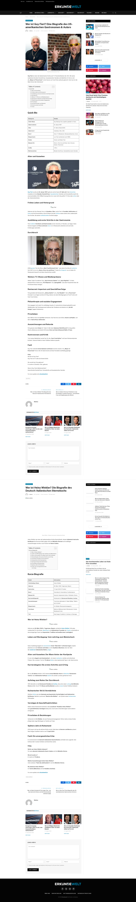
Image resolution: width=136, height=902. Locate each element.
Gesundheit (70, 12)
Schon (29, 213)
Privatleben (34, 101)
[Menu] (21, 12)
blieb (51, 660)
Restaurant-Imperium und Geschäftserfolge (42, 98)
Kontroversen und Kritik (37, 105)
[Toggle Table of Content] (52, 87)
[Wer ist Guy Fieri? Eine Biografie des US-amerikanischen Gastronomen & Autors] (53, 52)
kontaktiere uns (29, 1)
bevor (49, 225)
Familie (69, 630)
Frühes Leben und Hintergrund (39, 92)
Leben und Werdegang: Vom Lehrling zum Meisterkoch (44, 553)
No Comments (45, 30)
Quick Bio (31, 88)
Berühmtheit (29, 20)
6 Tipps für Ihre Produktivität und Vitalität (102, 131)
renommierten (47, 645)
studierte (32, 224)
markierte (74, 268)
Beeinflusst (46, 630)
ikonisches (72, 192)
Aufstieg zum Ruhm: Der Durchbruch (40, 558)
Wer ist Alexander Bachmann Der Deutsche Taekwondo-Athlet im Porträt (72, 429)
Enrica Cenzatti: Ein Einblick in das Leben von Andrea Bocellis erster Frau (102, 518)
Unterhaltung (39, 12)
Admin (88, 565)
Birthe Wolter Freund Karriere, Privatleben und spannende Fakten (102, 43)
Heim (31, 12)
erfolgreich (63, 270)
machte (49, 675)
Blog (87, 558)
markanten (59, 658)
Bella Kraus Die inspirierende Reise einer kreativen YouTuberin (102, 51)
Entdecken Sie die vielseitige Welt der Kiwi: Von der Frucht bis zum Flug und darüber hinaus (102, 590)
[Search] (115, 12)
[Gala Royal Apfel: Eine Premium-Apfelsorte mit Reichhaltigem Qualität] (98, 86)
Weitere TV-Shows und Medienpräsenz (40, 97)
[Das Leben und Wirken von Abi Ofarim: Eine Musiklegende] (90, 115)
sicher (74, 196)
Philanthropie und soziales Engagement (41, 100)
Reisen (97, 12)
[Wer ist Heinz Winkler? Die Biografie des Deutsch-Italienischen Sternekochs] (53, 515)
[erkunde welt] (68, 7)
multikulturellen (44, 215)
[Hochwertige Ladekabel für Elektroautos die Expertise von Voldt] (90, 27)
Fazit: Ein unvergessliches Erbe (39, 566)
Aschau (55, 684)
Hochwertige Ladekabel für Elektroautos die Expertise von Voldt (102, 26)
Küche (34, 694)
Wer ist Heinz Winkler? (37, 552)
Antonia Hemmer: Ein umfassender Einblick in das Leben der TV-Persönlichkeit (102, 598)
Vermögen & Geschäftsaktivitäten (39, 561)
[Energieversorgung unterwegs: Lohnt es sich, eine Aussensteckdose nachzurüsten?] (34, 421)
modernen (33, 649)
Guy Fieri (30, 192)
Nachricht (81, 12)
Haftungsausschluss (50, 1)
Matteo (31, 30)
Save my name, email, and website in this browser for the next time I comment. (46, 466)
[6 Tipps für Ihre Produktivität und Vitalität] (90, 132)
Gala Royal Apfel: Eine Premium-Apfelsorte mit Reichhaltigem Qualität (97, 97)
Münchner (67, 673)
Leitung (69, 684)
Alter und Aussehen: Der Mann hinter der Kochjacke (43, 555)
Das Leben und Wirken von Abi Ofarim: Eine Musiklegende (102, 114)
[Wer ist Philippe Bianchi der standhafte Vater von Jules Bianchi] (53, 421)
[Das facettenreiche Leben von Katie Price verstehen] (98, 553)
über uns (22, 1)
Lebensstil (51, 12)
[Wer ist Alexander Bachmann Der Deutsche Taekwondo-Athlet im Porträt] (72, 421)
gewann (33, 268)
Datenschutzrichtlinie (39, 1)
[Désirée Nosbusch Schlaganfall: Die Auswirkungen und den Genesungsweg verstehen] (90, 122)
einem (61, 686)
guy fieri (28, 378)
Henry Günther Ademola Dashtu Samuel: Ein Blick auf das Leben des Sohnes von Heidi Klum (102, 490)
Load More (98, 60)
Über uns (47, 893)
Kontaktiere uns (56, 893)
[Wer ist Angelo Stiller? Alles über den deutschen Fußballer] (90, 500)
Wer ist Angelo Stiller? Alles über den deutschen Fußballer (102, 499)
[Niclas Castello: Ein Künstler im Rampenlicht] (90, 35)
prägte (49, 649)
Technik (89, 12)
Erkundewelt (64, 897)
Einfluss (58, 213)
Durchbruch (34, 95)
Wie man (104, 12)
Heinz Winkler (65, 628)
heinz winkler (29, 776)
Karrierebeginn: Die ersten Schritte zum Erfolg (42, 556)
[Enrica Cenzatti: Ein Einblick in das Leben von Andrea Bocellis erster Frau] (90, 518)
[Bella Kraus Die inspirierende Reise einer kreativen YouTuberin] (90, 51)
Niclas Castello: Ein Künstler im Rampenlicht (102, 34)
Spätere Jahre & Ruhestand (38, 564)
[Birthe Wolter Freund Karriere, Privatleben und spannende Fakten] (90, 43)
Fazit (33, 106)
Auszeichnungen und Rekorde (38, 103)
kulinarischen (72, 696)
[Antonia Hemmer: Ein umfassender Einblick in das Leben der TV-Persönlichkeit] (90, 599)
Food (87, 92)
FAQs (35, 568)
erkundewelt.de (43, 374)
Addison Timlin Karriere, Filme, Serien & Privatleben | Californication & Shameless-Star (102, 508)
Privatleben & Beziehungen (38, 563)
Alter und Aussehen (36, 90)
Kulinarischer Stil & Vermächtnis (39, 560)
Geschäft (61, 12)
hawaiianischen (54, 194)
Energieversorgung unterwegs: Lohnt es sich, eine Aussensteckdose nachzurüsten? (34, 430)
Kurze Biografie (33, 550)
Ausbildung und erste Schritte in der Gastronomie (43, 93)
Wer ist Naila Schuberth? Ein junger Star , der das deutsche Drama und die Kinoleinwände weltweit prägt (39, 792)
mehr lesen (28, 436)
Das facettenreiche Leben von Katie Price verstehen (98, 562)
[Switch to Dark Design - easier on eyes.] (113, 12)
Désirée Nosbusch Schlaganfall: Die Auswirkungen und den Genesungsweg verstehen (101, 123)
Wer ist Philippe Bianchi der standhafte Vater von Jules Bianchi (52, 429)
